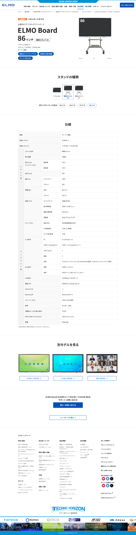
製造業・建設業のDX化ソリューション (47, 461)
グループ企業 (83, 455)
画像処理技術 (42, 470)
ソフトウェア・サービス (65, 482)
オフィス (35, 6)
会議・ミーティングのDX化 (25, 487)
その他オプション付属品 (65, 498)
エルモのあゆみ (84, 447)
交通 (65, 6)
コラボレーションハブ (65, 466)
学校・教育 (27, 6)
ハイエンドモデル (66, 378)
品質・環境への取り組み (86, 450)
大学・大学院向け (22, 476)
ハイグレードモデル (33, 378)
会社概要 (82, 444)
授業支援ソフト (63, 479)
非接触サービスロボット (65, 469)
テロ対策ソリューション (45, 447)
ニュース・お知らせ (106, 453)
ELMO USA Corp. (106, 493)
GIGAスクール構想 (23, 458)
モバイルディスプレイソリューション (26, 455)
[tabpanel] (95, 36)
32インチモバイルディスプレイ (67, 456)
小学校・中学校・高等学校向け (26, 461)
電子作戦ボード (63, 458)
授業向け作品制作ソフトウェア (26, 470)
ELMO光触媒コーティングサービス (67, 494)
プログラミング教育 (64, 474)
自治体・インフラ (44, 6)
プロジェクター (63, 461)
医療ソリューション (44, 490)
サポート (96, 6)
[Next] (109, 58)
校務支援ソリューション (24, 473)
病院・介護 (72, 6)
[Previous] (81, 58)
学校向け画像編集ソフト (65, 477)
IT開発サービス (22, 484)
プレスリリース (84, 452)
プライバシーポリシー (107, 462)
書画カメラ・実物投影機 (65, 444)
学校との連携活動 (23, 444)
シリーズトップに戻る (67, 417)
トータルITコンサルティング (25, 490)
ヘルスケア (62, 487)
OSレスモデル (100, 378)
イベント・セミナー (106, 6)
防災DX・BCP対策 (22, 492)
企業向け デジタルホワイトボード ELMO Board (67, 452)
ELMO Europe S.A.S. (107, 498)
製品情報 (81, 6)
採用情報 (82, 457)
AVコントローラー (64, 463)
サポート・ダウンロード (107, 445)
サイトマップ (104, 458)
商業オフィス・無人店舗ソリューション (47, 457)
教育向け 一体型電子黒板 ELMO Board (66, 448)
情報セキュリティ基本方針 (108, 466)
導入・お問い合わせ (127, 5)
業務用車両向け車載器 (65, 484)
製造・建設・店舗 (57, 6)
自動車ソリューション (44, 479)
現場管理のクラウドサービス (46, 464)
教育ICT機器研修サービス (25, 447)
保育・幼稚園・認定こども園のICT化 (26, 467)
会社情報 (83, 441)
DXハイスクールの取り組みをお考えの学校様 (26, 450)
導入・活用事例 (105, 441)
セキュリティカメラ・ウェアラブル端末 (67, 490)
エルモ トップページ (24, 435)
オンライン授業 (22, 463)
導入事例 (88, 6)
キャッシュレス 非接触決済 (66, 471)
